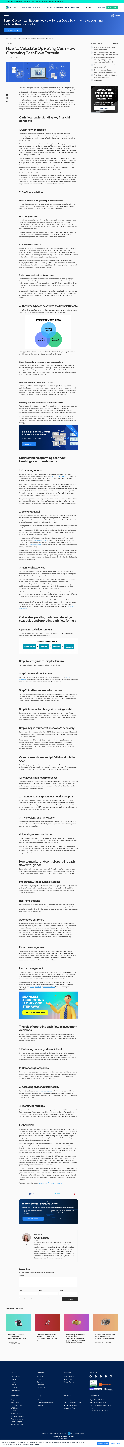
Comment (22, 1275)
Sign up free (101, 7)
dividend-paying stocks (45, 1091)
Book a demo (112, 7)
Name (21, 1290)
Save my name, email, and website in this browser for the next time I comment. (41, 1298)
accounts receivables (39, 540)
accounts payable (35, 545)
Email (41, 1290)
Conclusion (98, 80)
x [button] (121, 1443)
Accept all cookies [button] (103, 1443)
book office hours (49, 987)
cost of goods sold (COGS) (60, 476)
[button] (89, 7)
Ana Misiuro (41, 1237)
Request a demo (33, 1218)
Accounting (13, 38)
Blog (7, 38)
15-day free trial (35, 987)
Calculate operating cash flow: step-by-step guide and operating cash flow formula (104, 60)
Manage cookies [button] (115, 1443)
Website (61, 1290)
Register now (13, 30)
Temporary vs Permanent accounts (50, 1183)
